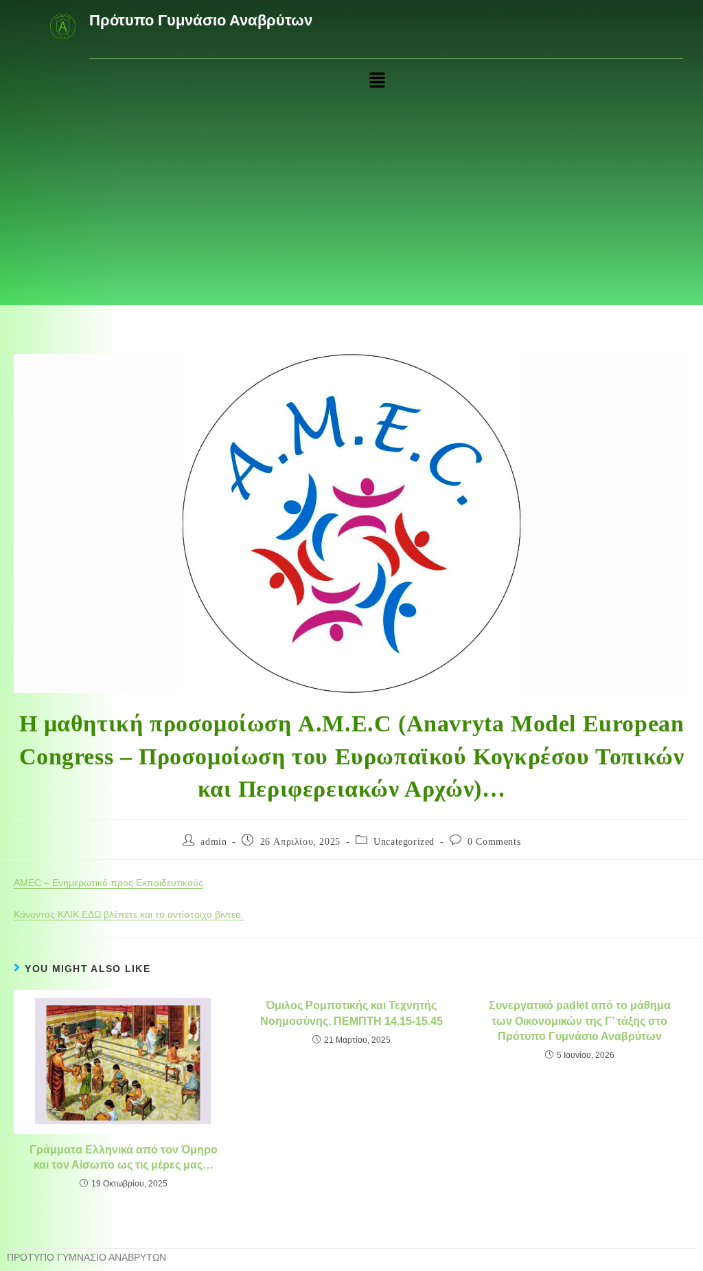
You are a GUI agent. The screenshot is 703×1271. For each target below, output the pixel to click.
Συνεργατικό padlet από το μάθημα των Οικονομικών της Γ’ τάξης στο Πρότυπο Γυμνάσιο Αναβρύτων (580, 1020)
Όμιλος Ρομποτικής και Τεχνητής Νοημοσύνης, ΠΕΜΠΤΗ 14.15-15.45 (351, 1012)
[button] (377, 81)
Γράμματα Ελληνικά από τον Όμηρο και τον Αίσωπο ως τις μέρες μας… (124, 1157)
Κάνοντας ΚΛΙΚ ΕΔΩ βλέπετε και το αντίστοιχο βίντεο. (129, 914)
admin (213, 842)
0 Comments (494, 842)
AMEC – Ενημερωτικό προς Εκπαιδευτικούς (108, 882)
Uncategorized (404, 842)
